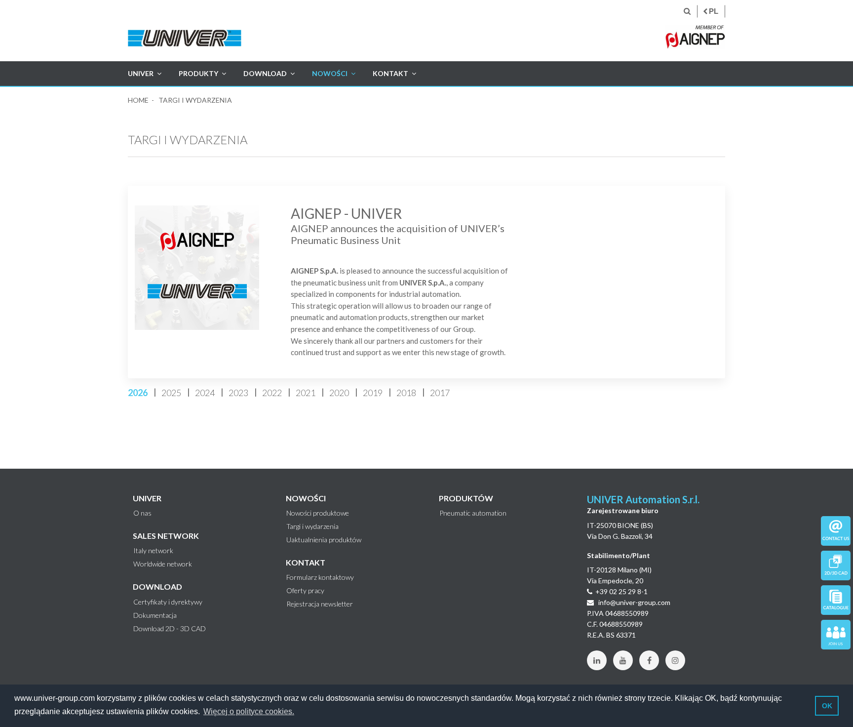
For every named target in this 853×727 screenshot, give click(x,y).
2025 (171, 392)
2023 (238, 392)
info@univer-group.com (633, 602)
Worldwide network (162, 564)
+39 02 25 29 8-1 (621, 591)
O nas (142, 513)
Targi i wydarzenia (312, 526)
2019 (373, 392)
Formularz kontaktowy (320, 577)
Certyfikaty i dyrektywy (167, 602)
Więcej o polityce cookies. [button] (248, 711)
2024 (205, 392)
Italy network (153, 551)
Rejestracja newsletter (319, 604)
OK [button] (827, 706)
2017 (440, 392)
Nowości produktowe (317, 513)
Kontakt (390, 73)
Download (265, 73)
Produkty (198, 73)
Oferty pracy (305, 591)
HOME (138, 100)
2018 (406, 392)
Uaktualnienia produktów (323, 540)
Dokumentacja (155, 615)
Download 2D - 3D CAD (169, 629)
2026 (138, 392)
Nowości (330, 73)
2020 (339, 392)
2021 (305, 392)
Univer (141, 73)
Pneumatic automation (472, 513)
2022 (272, 392)
